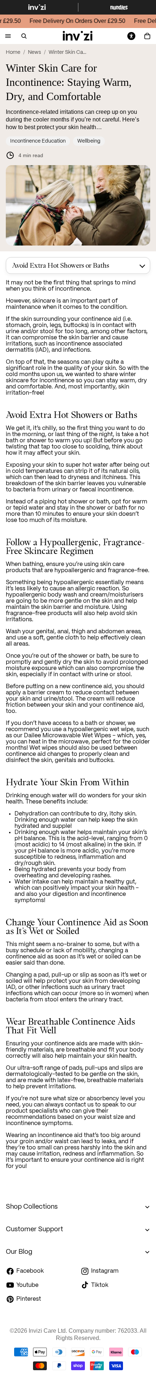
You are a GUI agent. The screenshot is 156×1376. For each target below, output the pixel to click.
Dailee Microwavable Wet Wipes (67, 735)
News (34, 52)
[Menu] (8, 36)
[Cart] (147, 36)
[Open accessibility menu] (131, 36)
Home (13, 52)
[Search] (24, 36)
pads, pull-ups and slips (101, 1068)
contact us (79, 1105)
